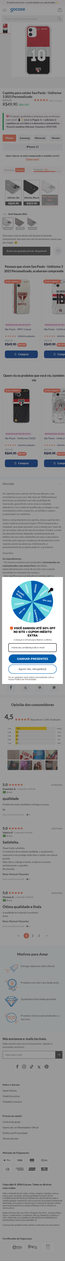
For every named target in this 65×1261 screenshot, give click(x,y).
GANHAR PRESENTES (32, 658)
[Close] (59, 581)
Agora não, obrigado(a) (32, 669)
